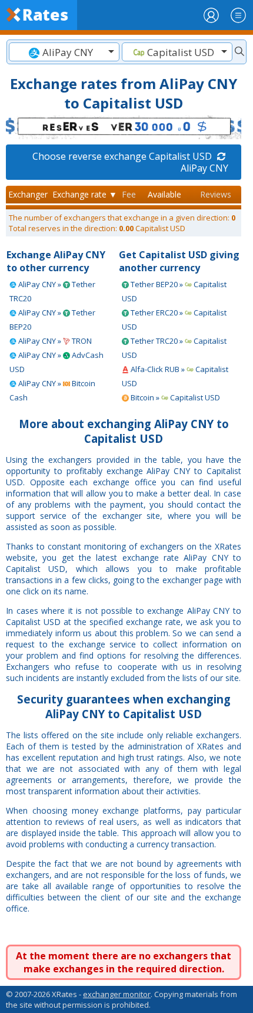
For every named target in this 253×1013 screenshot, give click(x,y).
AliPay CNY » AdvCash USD (56, 362)
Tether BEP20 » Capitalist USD (174, 291)
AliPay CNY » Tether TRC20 (52, 291)
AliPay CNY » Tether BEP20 (52, 319)
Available (164, 194)
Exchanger (28, 194)
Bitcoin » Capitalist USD (174, 397)
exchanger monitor (117, 994)
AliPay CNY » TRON (54, 341)
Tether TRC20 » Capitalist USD (174, 348)
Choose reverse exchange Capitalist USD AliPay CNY (130, 162)
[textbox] (64, 52)
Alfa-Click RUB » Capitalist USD (175, 376)
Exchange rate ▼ (84, 194)
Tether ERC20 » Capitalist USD (174, 319)
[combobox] (64, 51)
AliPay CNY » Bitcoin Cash (52, 390)
